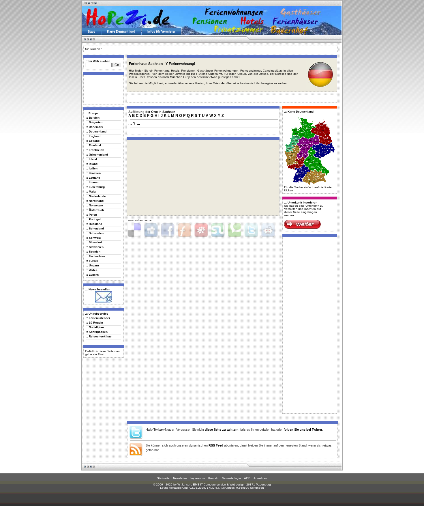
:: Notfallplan (95, 327)
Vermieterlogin (231, 478)
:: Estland (93, 140)
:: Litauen (92, 182)
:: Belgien (93, 117)
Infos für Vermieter (161, 31)
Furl (184, 230)
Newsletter (180, 478)
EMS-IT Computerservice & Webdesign (219, 484)
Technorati (234, 230)
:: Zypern (92, 274)
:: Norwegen (94, 205)
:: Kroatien (93, 173)
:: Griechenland (97, 154)
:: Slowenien (95, 247)
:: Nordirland (95, 200)
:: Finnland (93, 145)
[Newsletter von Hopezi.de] (103, 301)
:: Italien (91, 168)
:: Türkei (92, 260)
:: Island (91, 163)
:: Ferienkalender (98, 318)
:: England (93, 136)
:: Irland (91, 159)
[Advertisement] (102, 89)
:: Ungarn (92, 265)
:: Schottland (95, 228)
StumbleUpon (218, 230)
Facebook (168, 230)
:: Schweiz (93, 237)
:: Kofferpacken (97, 331)
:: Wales (91, 270)
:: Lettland (93, 177)
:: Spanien (93, 251)
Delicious (134, 230)
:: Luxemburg (95, 186)
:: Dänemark (94, 126)
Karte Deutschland (121, 31)
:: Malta (91, 191)
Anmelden (260, 478)
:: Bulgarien (94, 122)
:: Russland (94, 223)
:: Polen (91, 214)
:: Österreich (95, 210)
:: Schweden (95, 233)
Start (91, 31)
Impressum (197, 478)
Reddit (268, 230)
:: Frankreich (95, 150)
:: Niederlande (96, 196)
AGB (247, 478)
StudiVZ (201, 230)
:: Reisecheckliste (99, 336)
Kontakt (213, 478)
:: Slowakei (94, 242)
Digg (151, 230)
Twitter (251, 230)
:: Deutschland (96, 131)
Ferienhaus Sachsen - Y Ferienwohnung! (162, 64)
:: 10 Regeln (94, 322)
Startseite (163, 478)
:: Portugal (93, 219)
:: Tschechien (95, 256)
